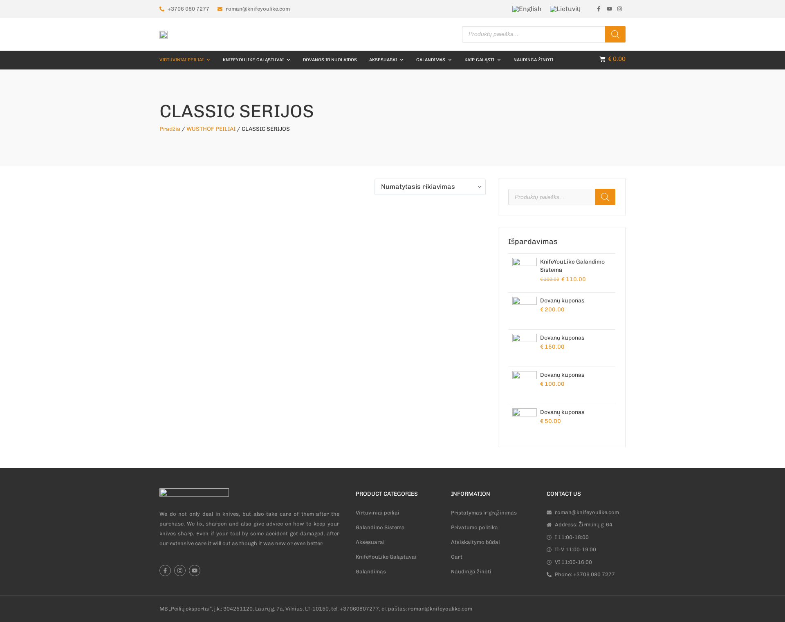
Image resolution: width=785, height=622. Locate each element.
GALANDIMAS (430, 60)
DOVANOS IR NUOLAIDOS (330, 60)
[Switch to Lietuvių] (565, 9)
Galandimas (371, 571)
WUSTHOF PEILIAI (211, 128)
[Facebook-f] (165, 570)
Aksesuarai (383, 60)
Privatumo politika (474, 527)
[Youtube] (194, 570)
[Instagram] (180, 570)
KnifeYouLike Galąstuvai (253, 60)
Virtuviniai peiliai (181, 60)
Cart (456, 557)
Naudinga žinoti (533, 60)
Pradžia (169, 128)
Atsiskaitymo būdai (475, 542)
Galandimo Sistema (380, 527)
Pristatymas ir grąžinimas (484, 513)
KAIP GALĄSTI (479, 60)
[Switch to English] (527, 9)
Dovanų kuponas (562, 300)
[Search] (615, 34)
